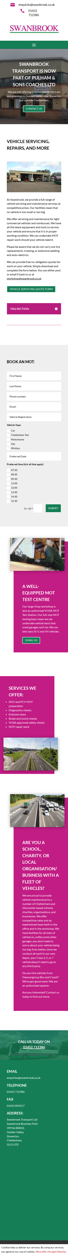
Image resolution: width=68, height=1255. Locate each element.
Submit (53, 508)
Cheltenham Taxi (20, 434)
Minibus (15, 448)
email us (31, 640)
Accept (52, 1251)
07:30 (14, 470)
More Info (41, 1251)
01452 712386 (34, 1047)
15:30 (14, 500)
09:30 (14, 478)
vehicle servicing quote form (31, 289)
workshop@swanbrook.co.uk (24, 278)
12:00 (14, 487)
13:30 (14, 492)
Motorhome (17, 439)
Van (13, 443)
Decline (62, 1251)
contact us (34, 108)
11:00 (14, 483)
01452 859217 (16, 1105)
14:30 (14, 496)
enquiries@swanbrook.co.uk (23, 1077)
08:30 (14, 474)
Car (13, 430)
